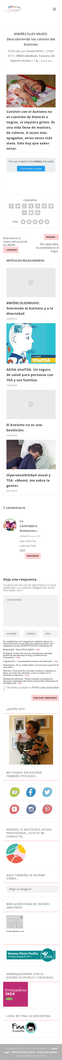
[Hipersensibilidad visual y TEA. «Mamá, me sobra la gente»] (31, 454)
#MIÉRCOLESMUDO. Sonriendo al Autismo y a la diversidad (29, 308)
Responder (33, 556)
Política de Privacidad (23, 1052)
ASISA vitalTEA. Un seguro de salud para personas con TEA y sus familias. (29, 374)
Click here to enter (31, 168)
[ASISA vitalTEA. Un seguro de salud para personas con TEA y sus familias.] (31, 343)
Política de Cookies (47, 1052)
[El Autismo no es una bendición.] (31, 404)
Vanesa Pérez (34, 51)
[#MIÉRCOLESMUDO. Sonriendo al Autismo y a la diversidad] (31, 282)
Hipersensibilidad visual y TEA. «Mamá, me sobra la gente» (28, 480)
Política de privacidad (45, 687)
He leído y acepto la (31, 689)
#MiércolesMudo (26, 56)
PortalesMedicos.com (15, 931)
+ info (37, 649)
